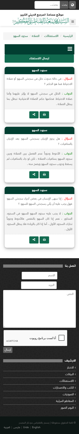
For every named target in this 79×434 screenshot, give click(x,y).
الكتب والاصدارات (63, 388)
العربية (7, 427)
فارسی (16, 427)
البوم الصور (67, 408)
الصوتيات (68, 394)
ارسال (8, 350)
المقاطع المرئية (65, 401)
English (36, 427)
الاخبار (70, 367)
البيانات (69, 374)
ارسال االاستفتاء (39, 58)
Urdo (26, 427)
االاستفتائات (51, 36)
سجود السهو (20, 36)
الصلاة (35, 36)
